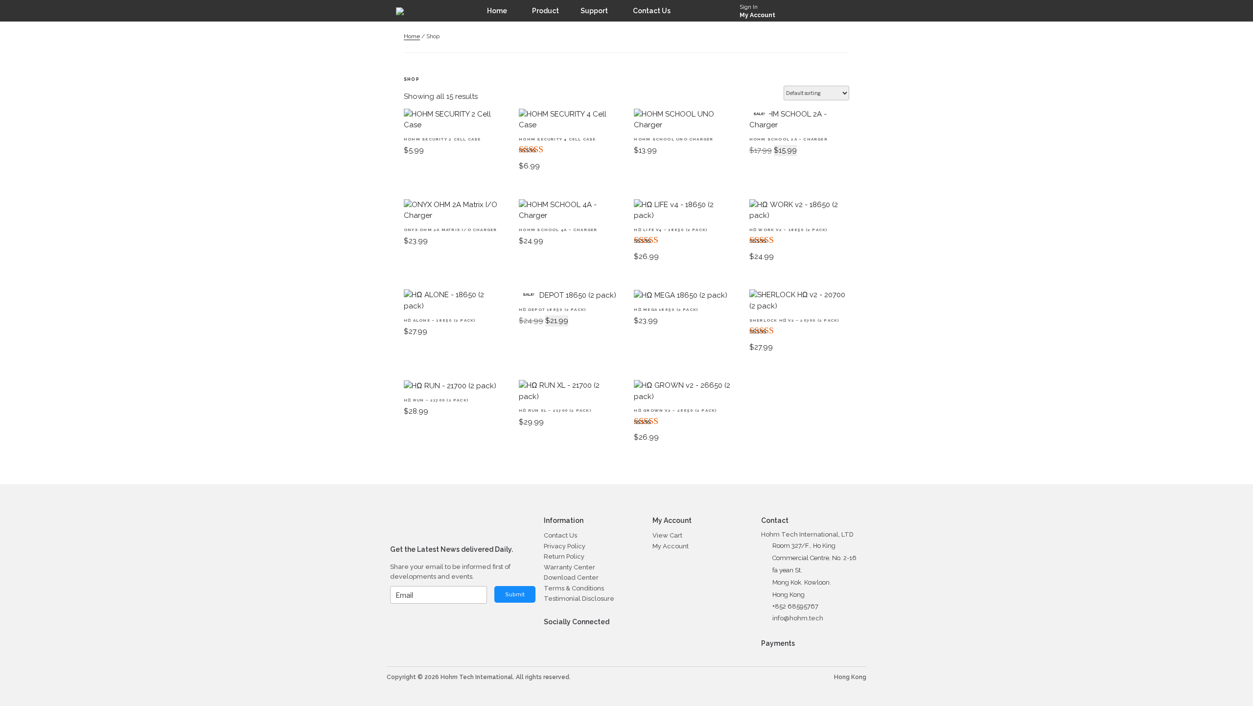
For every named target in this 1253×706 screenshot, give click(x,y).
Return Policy (564, 556)
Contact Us (560, 535)
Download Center (571, 577)
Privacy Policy (564, 546)
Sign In (749, 6)
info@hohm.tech (797, 618)
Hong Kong (850, 677)
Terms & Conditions (574, 588)
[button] (853, 11)
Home (412, 36)
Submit (515, 594)
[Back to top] (1225, 678)
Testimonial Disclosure (579, 598)
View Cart (667, 535)
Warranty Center (569, 567)
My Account (757, 15)
